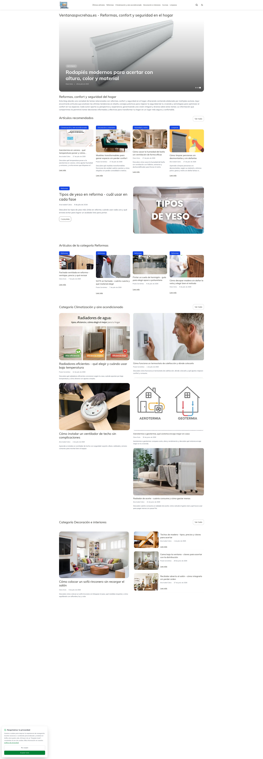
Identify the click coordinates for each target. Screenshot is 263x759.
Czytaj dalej (65, 219)
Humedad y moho (141, 127)
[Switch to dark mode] (202, 5)
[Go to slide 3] (200, 87)
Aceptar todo (24, 753)
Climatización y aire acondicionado (128, 5)
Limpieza (173, 5)
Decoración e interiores (152, 5)
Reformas (110, 5)
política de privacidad (11, 743)
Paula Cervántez (101, 162)
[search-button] (197, 5)
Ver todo (198, 119)
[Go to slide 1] (196, 87)
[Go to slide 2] (198, 87)
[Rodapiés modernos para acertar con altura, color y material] (131, 56)
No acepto (24, 748)
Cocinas (165, 5)
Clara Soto (69, 84)
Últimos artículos (98, 5)
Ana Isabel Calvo (64, 156)
